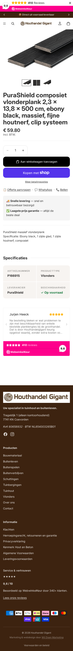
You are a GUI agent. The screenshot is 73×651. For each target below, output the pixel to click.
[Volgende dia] (68, 14)
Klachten (8, 529)
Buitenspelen (11, 467)
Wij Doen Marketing (52, 637)
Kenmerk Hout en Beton (18, 547)
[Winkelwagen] (68, 23)
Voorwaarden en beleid (36, 645)
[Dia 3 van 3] (46, 82)
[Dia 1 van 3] (26, 82)
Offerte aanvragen (19, 189)
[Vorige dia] (4, 14)
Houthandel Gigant (41, 632)
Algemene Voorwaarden (18, 552)
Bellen (64, 189)
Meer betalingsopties (36, 181)
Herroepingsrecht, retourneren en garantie (30, 535)
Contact (8, 508)
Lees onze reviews (15, 597)
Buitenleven (10, 461)
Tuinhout (8, 490)
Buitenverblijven (13, 473)
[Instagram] (12, 434)
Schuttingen (10, 478)
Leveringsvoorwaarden (17, 558)
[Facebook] (5, 434)
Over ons (9, 502)
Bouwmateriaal (12, 455)
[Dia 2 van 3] (36, 82)
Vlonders (8, 496)
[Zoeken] (13, 23)
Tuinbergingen (12, 484)
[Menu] (4, 23)
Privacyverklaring (14, 541)
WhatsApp (45, 189)
